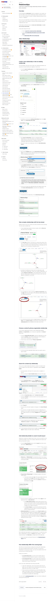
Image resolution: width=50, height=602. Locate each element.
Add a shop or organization (33, 182)
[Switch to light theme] (11, 1)
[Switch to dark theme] (12, 1)
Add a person (41, 182)
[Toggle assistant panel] (12, 5)
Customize (20, 2)
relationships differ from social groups (31, 35)
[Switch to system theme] (10, 1)
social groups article (29, 576)
